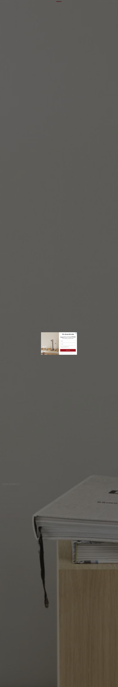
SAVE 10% (68, 350)
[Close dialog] (76, 333)
